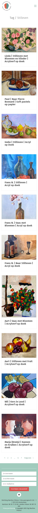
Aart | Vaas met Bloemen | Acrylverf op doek (18, 322)
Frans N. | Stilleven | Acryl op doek (16, 184)
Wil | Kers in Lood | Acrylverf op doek (15, 403)
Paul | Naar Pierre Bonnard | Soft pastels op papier (17, 102)
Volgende (28, 458)
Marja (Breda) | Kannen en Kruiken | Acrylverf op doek (19, 445)
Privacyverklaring (9, 508)
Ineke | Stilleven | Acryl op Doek (18, 143)
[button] (35, 6)
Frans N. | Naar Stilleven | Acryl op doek (19, 264)
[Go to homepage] (7, 6)
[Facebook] (19, 495)
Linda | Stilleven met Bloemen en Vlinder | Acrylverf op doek (16, 59)
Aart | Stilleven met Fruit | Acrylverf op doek (18, 362)
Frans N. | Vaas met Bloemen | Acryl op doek (18, 224)
